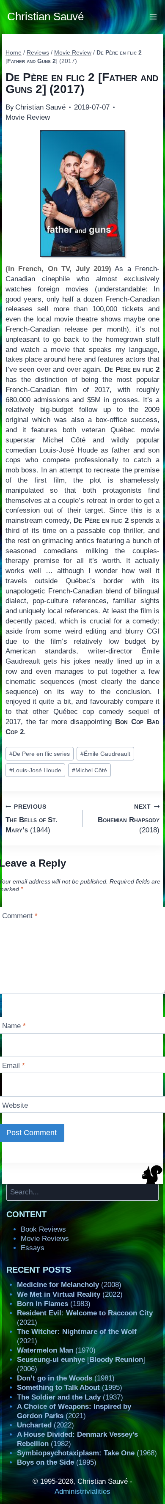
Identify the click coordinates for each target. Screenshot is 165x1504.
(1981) (66, 1378)
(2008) (69, 1285)
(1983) (54, 1304)
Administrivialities (82, 1492)
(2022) (70, 1294)
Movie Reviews (45, 1239)
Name (14, 1026)
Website (15, 1105)
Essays (32, 1248)
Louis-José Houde (35, 770)
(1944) (32, 819)
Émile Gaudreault (105, 754)
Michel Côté (89, 770)
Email (13, 1066)
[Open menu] (153, 16)
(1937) (70, 1397)
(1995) (69, 1387)
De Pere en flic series (39, 754)
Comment (20, 916)
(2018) (129, 819)
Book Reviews (43, 1229)
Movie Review (28, 117)
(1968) (87, 1453)
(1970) (56, 1350)
